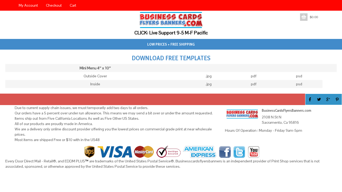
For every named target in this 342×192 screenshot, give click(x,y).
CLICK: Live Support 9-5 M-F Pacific (171, 33)
